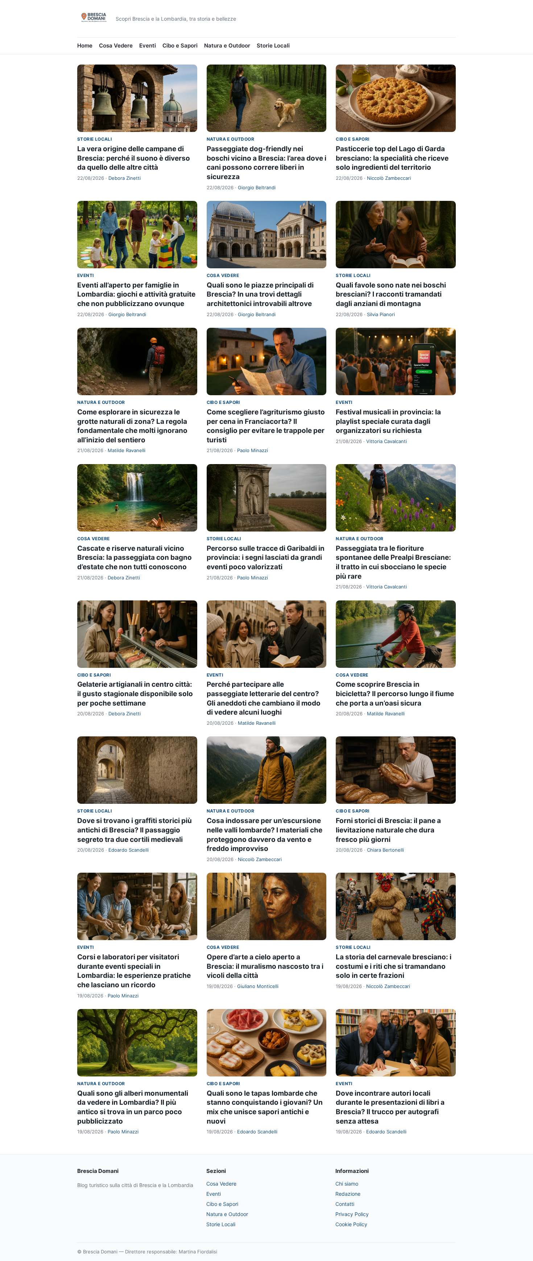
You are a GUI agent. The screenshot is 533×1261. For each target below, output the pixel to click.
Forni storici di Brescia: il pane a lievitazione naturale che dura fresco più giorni (388, 829)
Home (84, 45)
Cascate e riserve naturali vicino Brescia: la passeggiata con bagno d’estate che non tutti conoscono (134, 557)
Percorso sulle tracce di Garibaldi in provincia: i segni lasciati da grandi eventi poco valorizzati (266, 557)
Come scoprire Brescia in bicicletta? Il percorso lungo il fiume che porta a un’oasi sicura (395, 693)
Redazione (347, 1194)
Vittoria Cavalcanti (386, 441)
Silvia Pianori (381, 314)
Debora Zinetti (124, 178)
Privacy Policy (352, 1214)
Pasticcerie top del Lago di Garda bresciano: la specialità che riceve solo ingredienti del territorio (392, 158)
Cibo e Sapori (180, 45)
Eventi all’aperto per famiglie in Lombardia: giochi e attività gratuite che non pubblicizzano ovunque (136, 294)
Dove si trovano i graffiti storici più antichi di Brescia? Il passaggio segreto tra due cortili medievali (134, 829)
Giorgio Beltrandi (257, 187)
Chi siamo (346, 1184)
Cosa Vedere (116, 45)
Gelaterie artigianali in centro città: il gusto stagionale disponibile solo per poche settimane (135, 693)
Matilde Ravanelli (126, 450)
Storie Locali (273, 45)
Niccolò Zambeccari (389, 178)
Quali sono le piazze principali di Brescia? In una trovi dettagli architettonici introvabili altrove (260, 294)
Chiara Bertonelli (385, 850)
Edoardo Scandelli (128, 850)
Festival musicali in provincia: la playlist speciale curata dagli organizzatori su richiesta (388, 421)
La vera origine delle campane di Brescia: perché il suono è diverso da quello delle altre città (133, 158)
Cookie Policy (351, 1224)
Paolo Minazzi (252, 450)
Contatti (344, 1204)
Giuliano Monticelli (257, 986)
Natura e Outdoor (227, 45)
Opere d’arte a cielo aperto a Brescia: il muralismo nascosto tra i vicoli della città (265, 966)
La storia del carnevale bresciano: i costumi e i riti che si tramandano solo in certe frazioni (393, 966)
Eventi (147, 45)
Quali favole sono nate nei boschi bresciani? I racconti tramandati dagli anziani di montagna (391, 294)
